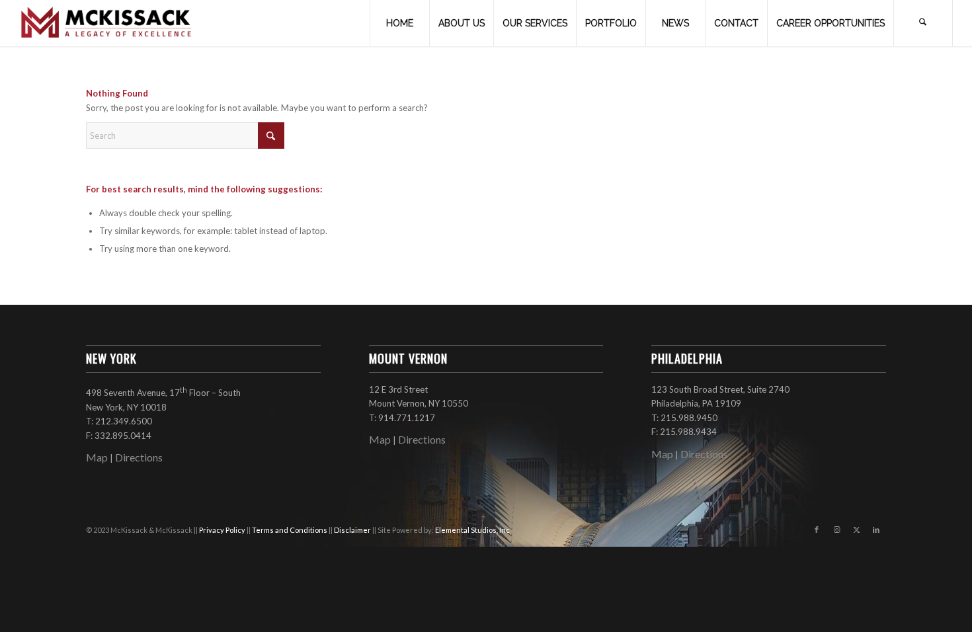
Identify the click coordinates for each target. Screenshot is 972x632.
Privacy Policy (223, 530)
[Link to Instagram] (836, 529)
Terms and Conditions (290, 530)
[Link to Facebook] (817, 529)
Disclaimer (353, 530)
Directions (139, 457)
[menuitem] (399, 23)
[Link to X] (856, 529)
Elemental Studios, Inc (472, 530)
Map (97, 457)
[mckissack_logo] (106, 23)
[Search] (923, 23)
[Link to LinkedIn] (876, 529)
